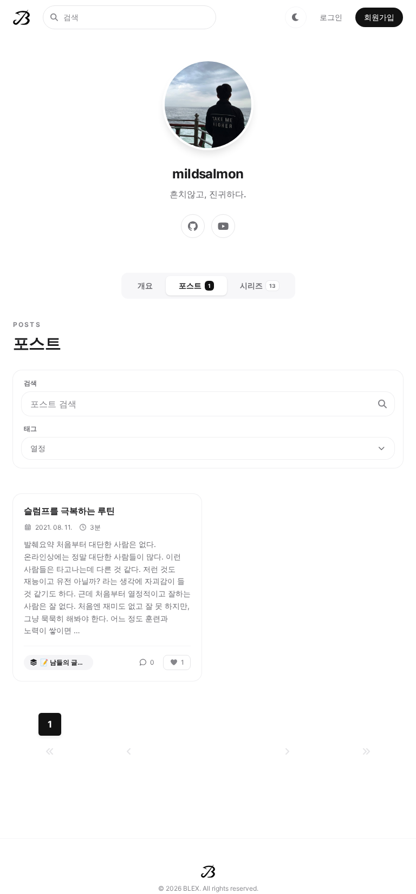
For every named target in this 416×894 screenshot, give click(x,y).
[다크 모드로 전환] (296, 17)
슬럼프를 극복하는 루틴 (69, 510)
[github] (193, 226)
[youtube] (223, 226)
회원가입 (379, 17)
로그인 (331, 17)
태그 (30, 429)
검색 (30, 383)
